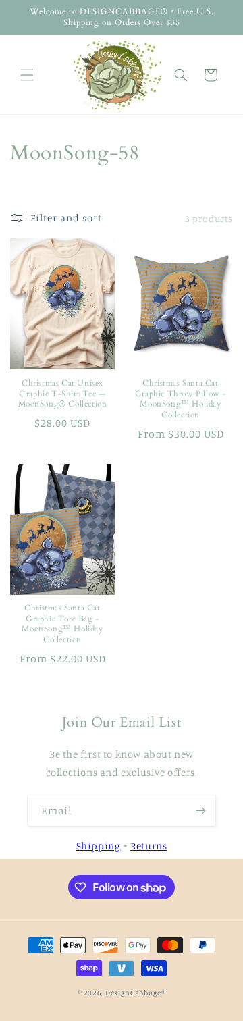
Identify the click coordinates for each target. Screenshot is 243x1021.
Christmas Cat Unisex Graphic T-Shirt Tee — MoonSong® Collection (62, 393)
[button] (27, 75)
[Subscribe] (200, 811)
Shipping (98, 845)
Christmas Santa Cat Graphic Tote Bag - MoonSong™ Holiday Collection (62, 624)
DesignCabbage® (135, 992)
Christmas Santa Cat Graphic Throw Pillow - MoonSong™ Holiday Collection (180, 399)
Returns (148, 845)
